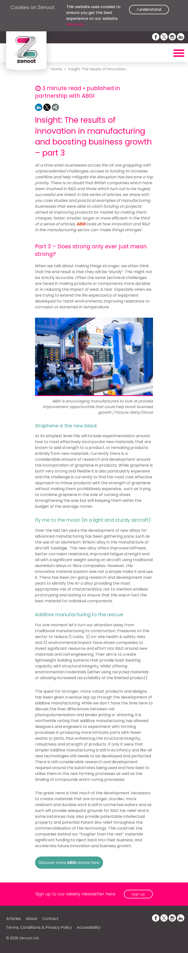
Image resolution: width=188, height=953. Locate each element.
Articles (13, 918)
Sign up (138, 894)
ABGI (80, 224)
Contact (50, 918)
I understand (149, 9)
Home (56, 69)
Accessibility (89, 927)
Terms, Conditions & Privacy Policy (39, 927)
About (31, 918)
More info (75, 24)
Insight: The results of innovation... (98, 69)
